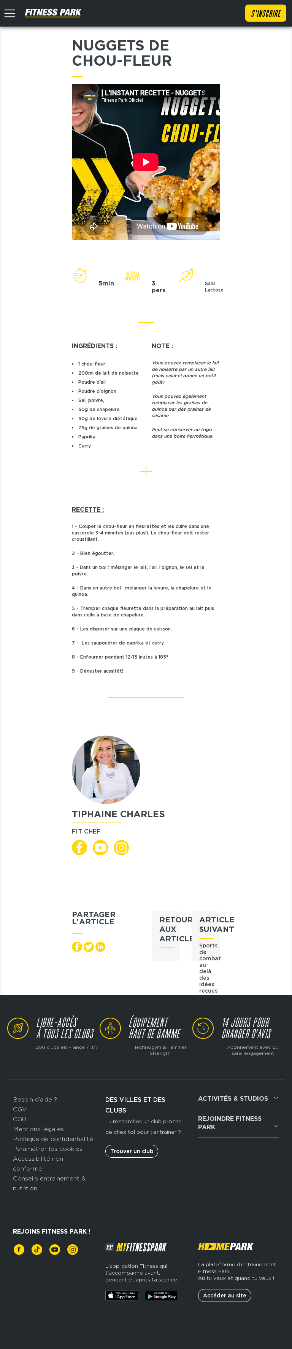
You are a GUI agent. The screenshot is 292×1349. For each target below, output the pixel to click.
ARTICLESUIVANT (217, 924)
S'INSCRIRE (266, 14)
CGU (19, 1119)
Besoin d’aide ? (35, 1099)
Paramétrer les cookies (48, 1148)
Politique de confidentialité (53, 1139)
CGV (20, 1109)
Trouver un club (131, 1151)
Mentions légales (38, 1129)
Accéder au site (224, 1295)
